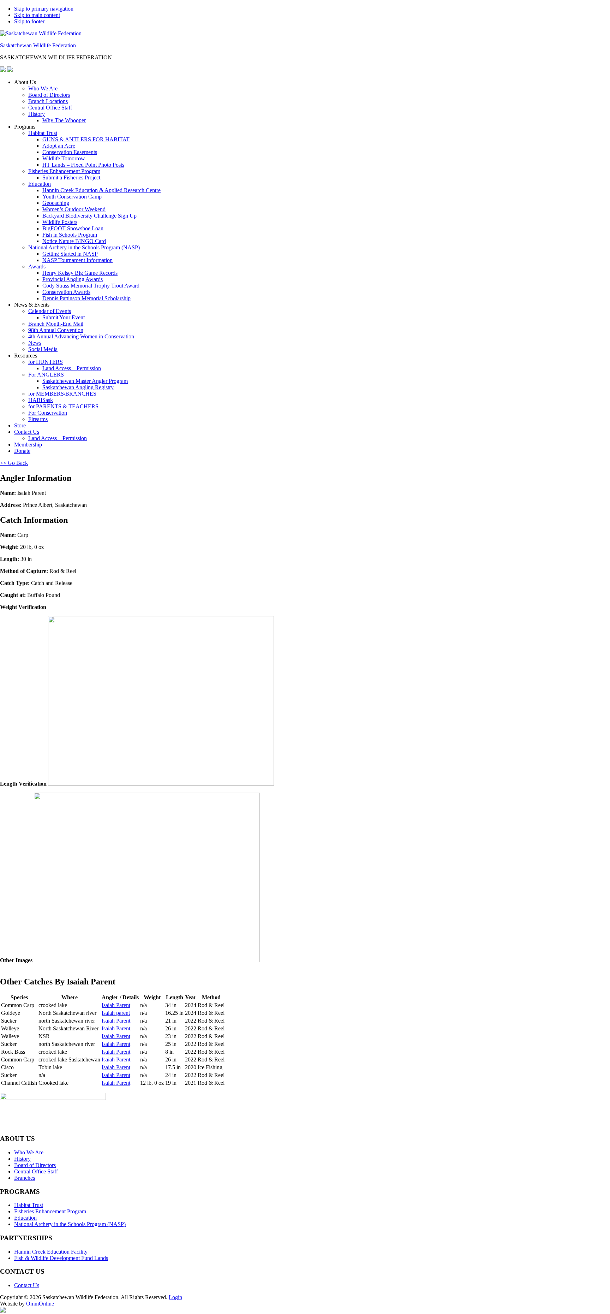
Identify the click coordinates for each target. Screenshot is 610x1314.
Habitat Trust (42, 133)
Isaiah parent (116, 1013)
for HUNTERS (45, 362)
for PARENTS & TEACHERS (63, 406)
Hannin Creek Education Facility (51, 1252)
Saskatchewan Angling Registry (78, 387)
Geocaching (55, 203)
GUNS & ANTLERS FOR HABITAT (86, 139)
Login (175, 1297)
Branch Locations (48, 101)
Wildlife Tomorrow (63, 158)
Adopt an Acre (58, 146)
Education (39, 184)
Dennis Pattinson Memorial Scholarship (86, 298)
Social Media (43, 349)
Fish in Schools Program (69, 235)
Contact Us (26, 432)
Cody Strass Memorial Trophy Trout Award (90, 286)
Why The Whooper (64, 120)
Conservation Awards (66, 292)
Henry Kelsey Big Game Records (80, 273)
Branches (24, 1178)
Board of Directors (49, 95)
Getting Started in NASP (70, 254)
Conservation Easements (69, 152)
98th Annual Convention (55, 330)
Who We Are (43, 88)
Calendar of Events (49, 311)
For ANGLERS (46, 375)
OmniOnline (40, 1304)
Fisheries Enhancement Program (64, 171)
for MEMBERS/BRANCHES (62, 394)
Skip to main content (37, 15)
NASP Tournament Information (77, 260)
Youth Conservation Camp (72, 197)
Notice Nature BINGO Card (74, 241)
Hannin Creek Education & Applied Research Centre (101, 190)
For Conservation (47, 413)
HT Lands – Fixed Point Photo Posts (83, 165)
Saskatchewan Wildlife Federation (38, 45)
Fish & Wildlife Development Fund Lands (61, 1258)
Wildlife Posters (59, 222)
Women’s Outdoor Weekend (74, 209)
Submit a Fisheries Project (71, 177)
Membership (28, 445)
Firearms (38, 419)
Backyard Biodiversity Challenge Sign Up (89, 216)
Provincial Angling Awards (72, 279)
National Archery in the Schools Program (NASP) (84, 247)
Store (20, 425)
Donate (22, 451)
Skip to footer (29, 21)
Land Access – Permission (71, 368)
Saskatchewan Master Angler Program (85, 381)
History (36, 114)
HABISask (40, 400)
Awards (37, 267)
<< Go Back (14, 463)
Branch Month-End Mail (55, 324)
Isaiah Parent (116, 1005)
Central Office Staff (50, 108)
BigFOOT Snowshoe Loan (72, 228)
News (34, 343)
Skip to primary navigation (43, 9)
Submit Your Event (63, 317)
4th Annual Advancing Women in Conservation (81, 336)
